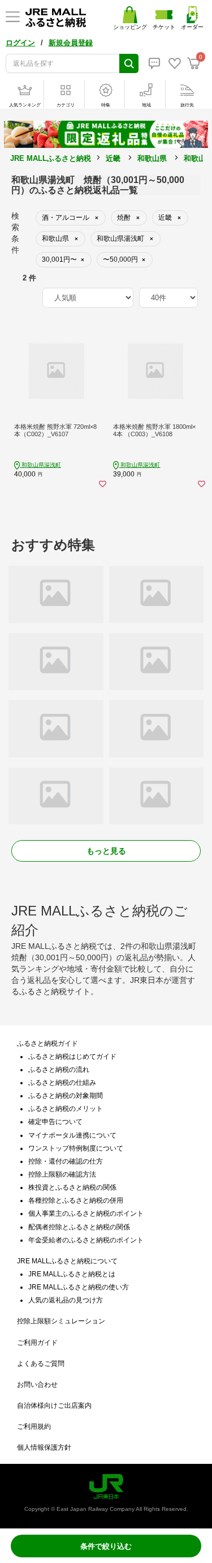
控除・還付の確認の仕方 (65, 1161)
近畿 (113, 158)
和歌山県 (152, 158)
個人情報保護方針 (44, 1447)
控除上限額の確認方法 (62, 1174)
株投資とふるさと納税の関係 (72, 1187)
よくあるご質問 (40, 1364)
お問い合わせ (37, 1385)
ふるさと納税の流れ (58, 1070)
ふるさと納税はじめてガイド (72, 1057)
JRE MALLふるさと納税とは (71, 1274)
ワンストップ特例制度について (75, 1148)
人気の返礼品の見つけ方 (65, 1300)
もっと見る (106, 850)
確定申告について (55, 1122)
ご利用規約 (34, 1426)
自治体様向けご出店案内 (54, 1405)
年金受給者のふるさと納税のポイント (86, 1240)
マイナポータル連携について (72, 1135)
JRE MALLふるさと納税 (50, 158)
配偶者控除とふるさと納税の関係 (79, 1227)
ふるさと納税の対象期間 (65, 1096)
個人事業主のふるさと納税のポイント (86, 1213)
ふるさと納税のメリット (65, 1109)
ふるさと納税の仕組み (62, 1083)
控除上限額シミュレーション (61, 1321)
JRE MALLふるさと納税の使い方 (78, 1287)
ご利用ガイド (37, 1343)
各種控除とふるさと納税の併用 (75, 1200)
